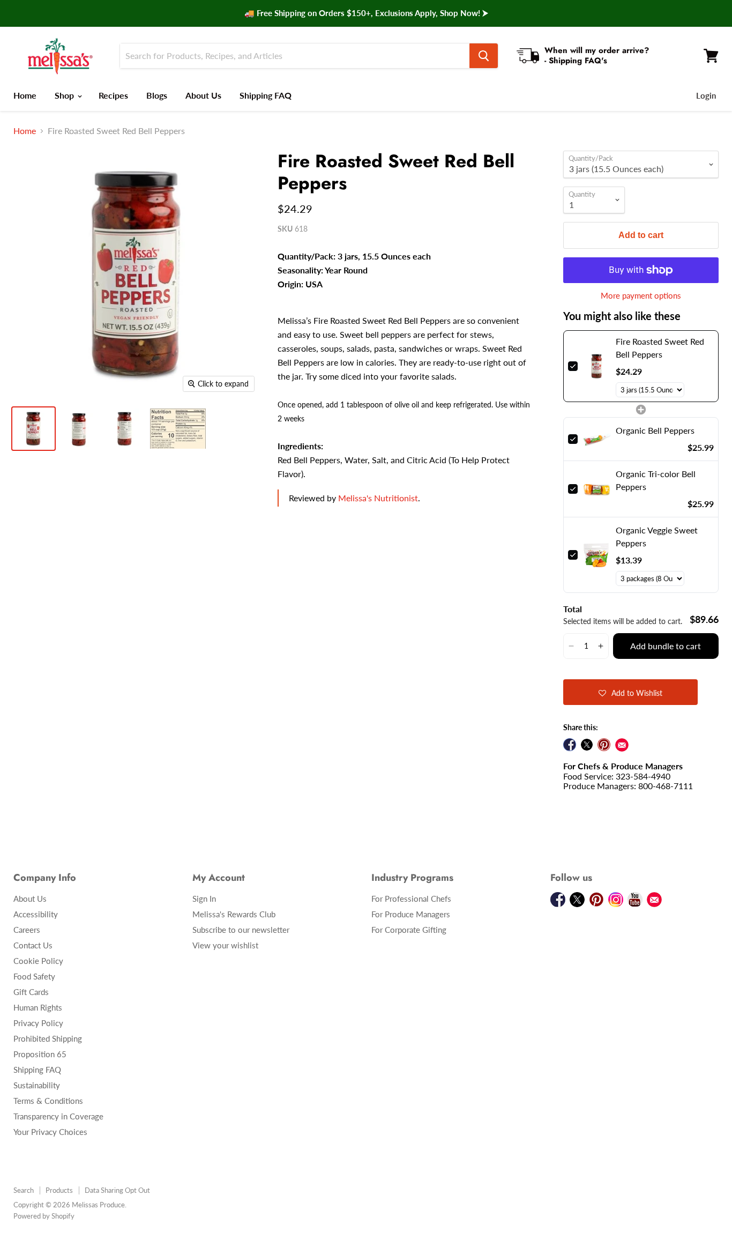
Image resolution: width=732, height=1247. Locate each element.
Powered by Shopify (43, 1216)
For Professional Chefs (411, 898)
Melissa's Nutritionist (378, 498)
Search (23, 1190)
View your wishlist (225, 945)
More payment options (641, 295)
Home (24, 95)
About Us (203, 95)
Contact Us (33, 945)
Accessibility (35, 914)
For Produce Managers (410, 914)
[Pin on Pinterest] (603, 744)
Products (59, 1190)
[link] (596, 366)
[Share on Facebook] (569, 744)
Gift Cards (31, 992)
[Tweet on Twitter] (586, 744)
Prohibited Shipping (47, 1038)
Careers (26, 929)
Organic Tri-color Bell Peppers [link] (656, 480)
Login (706, 95)
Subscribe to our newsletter (240, 929)
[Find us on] (622, 745)
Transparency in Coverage (58, 1116)
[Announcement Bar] (366, 13)
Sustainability (36, 1085)
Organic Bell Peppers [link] (655, 430)
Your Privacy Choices (50, 1132)
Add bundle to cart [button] (665, 646)
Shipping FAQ (266, 95)
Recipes (113, 95)
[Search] (483, 55)
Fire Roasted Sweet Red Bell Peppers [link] (660, 347)
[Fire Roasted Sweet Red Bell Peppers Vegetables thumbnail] (33, 428)
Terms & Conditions (48, 1100)
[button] (571, 646)
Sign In (204, 898)
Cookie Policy (38, 961)
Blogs (156, 95)
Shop (65, 95)
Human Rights (37, 1007)
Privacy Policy (38, 1023)
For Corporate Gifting (408, 929)
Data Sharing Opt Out (117, 1190)
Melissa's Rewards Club (233, 914)
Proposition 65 (39, 1054)
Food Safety (34, 976)
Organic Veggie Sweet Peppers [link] (657, 536)
